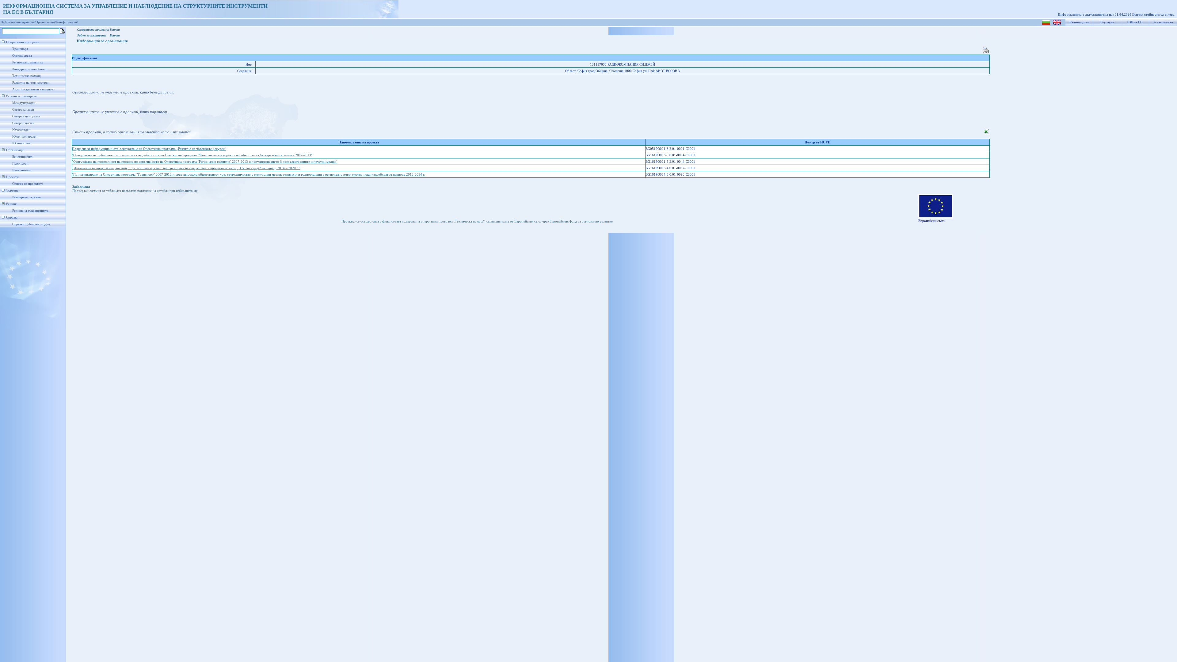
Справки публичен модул (31, 224)
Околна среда (22, 55)
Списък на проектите (27, 183)
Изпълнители (21, 170)
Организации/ (46, 22)
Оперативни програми (22, 42)
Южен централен (24, 136)
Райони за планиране (21, 96)
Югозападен (21, 129)
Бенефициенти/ (67, 22)
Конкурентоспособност (29, 69)
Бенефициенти (22, 156)
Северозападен (23, 109)
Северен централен (26, 116)
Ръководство (1079, 22)
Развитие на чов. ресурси (30, 82)
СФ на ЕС (1135, 22)
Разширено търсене (26, 197)
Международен (23, 103)
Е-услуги (1107, 22)
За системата (1163, 22)
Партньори (20, 163)
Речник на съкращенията (30, 210)
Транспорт (20, 49)
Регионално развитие (27, 62)
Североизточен (23, 123)
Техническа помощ (26, 76)
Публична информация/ (18, 22)
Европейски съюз (931, 221)
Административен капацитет (33, 89)
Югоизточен (21, 143)
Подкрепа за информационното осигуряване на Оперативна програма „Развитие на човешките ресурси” (149, 148)
